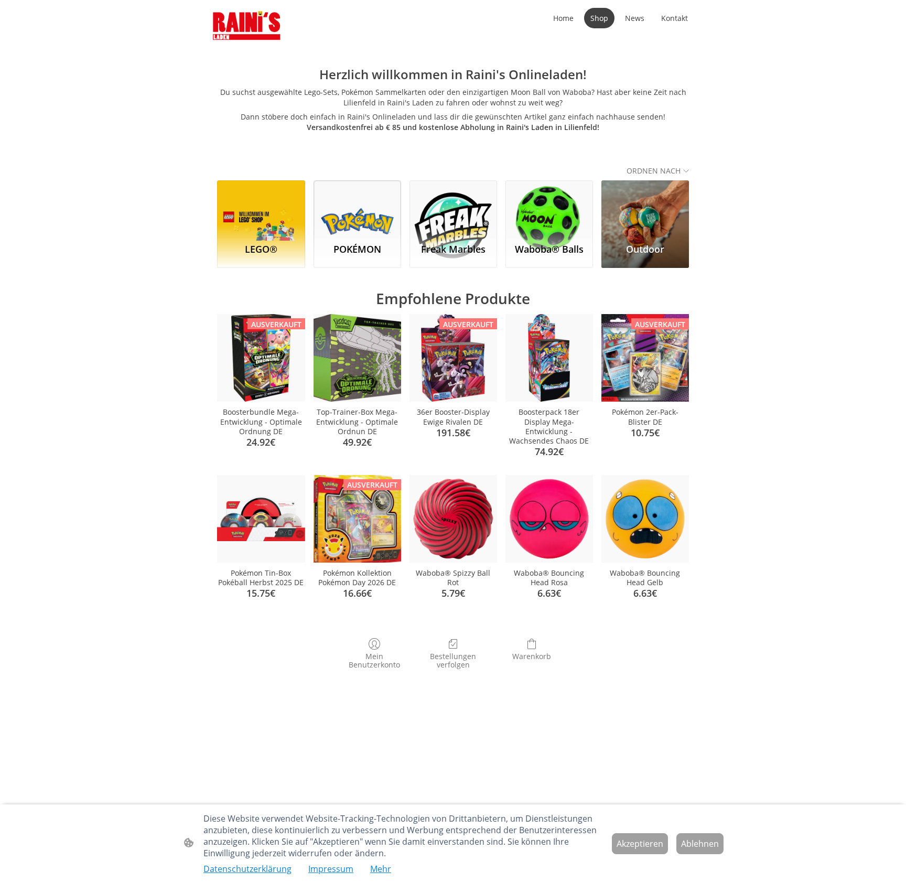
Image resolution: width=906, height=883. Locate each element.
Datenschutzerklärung (247, 869)
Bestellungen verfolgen (453, 660)
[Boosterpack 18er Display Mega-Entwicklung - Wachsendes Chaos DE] (549, 358)
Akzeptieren (640, 843)
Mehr (380, 869)
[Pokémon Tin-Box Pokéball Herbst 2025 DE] (261, 519)
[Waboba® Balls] (549, 207)
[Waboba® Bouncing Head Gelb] (645, 519)
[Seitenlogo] (247, 26)
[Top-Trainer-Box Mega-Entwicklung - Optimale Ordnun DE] (357, 358)
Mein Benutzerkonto (374, 660)
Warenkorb (531, 656)
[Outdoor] (645, 207)
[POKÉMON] (357, 207)
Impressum (330, 869)
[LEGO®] (261, 207)
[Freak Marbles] (453, 207)
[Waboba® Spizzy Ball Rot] (453, 519)
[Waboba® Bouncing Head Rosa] (549, 519)
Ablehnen (700, 843)
